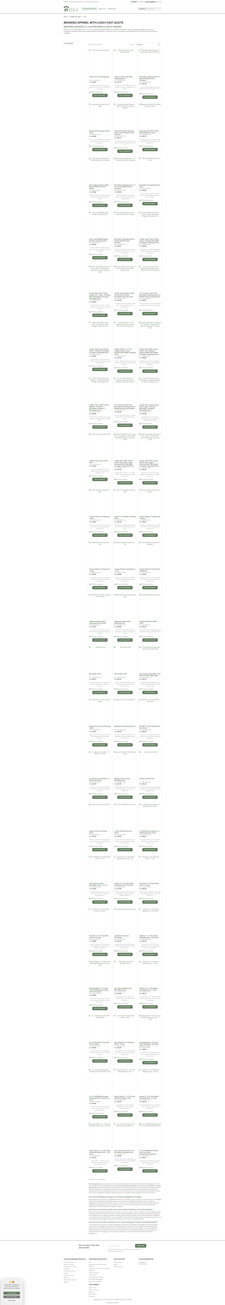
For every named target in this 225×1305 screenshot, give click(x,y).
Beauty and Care (69, 1264)
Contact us (92, 1296)
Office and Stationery (70, 1280)
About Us (102, 9)
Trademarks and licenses (96, 1277)
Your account (119, 1259)
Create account (118, 1266)
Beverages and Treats (70, 1266)
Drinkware (67, 1269)
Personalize (11, 1300)
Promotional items (90, 9)
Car (90, 1262)
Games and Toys (68, 1275)
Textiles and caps (94, 1273)
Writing (66, 1282)
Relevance (148, 44)
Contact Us (111, 9)
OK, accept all (11, 1293)
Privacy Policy (93, 1294)
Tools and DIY (93, 1275)
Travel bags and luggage (96, 1279)
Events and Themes (69, 1271)
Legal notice (92, 1287)
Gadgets (66, 1273)
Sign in (116, 1264)
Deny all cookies (12, 1297)
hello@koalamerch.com (154, 2)
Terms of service (94, 1290)
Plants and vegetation (95, 1281)
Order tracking (118, 1262)
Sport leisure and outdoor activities (99, 1268)
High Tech (66, 1277)
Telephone (92, 1270)
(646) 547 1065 (138, 2)
